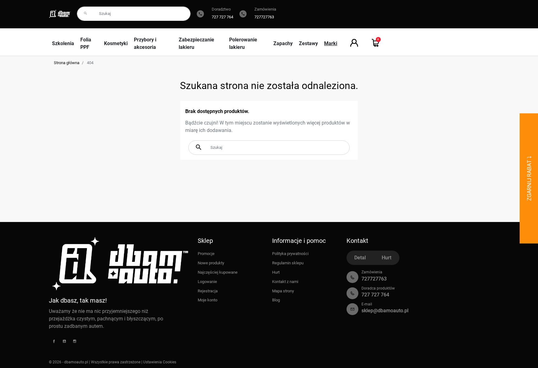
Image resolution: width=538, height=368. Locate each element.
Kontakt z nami (285, 281)
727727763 (264, 17)
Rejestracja (208, 291)
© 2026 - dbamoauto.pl (69, 362)
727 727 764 (222, 17)
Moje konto (207, 300)
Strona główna (66, 62)
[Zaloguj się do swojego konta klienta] (354, 42)
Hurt (276, 272)
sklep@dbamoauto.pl (384, 311)
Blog (276, 300)
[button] (375, 42)
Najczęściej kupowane (218, 272)
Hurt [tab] (386, 258)
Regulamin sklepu (288, 263)
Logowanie (207, 281)
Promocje (206, 253)
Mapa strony (283, 291)
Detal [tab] (360, 258)
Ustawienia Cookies (159, 362)
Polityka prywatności (290, 253)
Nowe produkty (211, 263)
